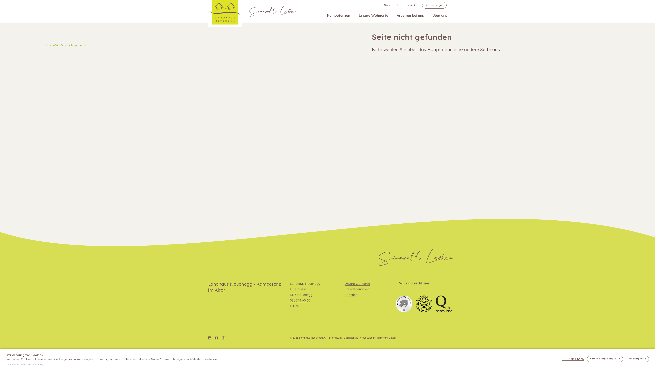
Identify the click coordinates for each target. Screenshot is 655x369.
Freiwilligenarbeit (357, 289)
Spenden (351, 295)
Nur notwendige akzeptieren (605, 359)
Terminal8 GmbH (386, 337)
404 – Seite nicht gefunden (69, 45)
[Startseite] (45, 45)
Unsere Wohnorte (357, 284)
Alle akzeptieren (637, 359)
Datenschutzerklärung (32, 364)
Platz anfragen (434, 5)
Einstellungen (575, 359)
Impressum (335, 337)
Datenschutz (351, 337)
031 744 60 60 (300, 300)
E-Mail (294, 306)
